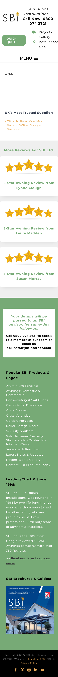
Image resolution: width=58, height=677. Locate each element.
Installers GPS (36, 659)
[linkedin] (35, 670)
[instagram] (29, 670)
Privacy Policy (29, 663)
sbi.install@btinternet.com (29, 348)
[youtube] (42, 670)
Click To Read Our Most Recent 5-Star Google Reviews (25, 125)
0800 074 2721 (25, 336)
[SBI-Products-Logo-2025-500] (11, 12)
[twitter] (22, 670)
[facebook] (16, 670)
